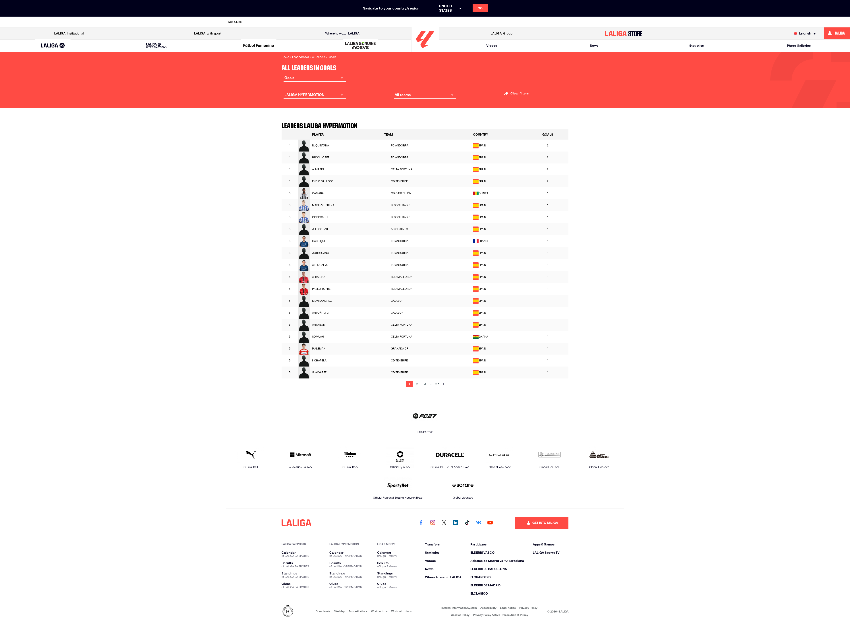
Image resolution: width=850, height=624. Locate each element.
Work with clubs (401, 611)
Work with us (379, 611)
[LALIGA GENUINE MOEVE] (361, 45)
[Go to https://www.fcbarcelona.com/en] (371, 22)
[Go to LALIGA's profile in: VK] (479, 523)
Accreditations (358, 611)
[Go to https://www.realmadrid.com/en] (543, 22)
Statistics (696, 45)
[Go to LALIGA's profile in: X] (444, 523)
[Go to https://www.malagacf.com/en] (428, 22)
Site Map (339, 611)
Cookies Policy (460, 614)
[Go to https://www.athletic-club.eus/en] (257, 22)
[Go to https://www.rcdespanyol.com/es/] (505, 22)
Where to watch (342, 33)
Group (501, 33)
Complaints (323, 611)
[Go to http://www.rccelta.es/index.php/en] (314, 22)
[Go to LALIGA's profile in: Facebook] (421, 523)
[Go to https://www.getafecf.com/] (390, 22)
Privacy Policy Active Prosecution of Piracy (500, 614)
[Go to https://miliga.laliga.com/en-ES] (837, 33)
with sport (207, 33)
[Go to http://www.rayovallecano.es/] (467, 22)
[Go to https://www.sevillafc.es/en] (581, 22)
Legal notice (508, 607)
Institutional (69, 33)
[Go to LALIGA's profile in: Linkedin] (456, 523)
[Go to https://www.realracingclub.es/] (447, 22)
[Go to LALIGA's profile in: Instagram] (433, 523)
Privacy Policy (528, 607)
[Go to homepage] (425, 50)
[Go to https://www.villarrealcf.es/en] (619, 22)
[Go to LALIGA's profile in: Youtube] (490, 523)
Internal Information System (459, 607)
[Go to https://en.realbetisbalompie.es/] (524, 22)
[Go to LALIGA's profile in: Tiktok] (467, 523)
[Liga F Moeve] (258, 45)
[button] (53, 46)
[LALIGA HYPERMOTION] (157, 46)
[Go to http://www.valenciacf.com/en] (600, 22)
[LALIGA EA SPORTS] (53, 45)
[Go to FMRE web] (287, 611)
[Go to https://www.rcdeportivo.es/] (486, 22)
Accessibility (488, 607)
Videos (491, 45)
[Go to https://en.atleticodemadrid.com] (276, 22)
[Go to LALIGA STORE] (624, 33)
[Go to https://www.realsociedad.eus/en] (562, 22)
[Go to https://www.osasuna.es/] (295, 22)
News (594, 45)
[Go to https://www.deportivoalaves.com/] (333, 22)
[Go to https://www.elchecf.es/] (352, 22)
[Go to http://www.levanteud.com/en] (409, 22)
